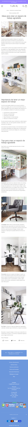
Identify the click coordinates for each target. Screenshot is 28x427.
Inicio (8, 10)
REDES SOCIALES (14, 414)
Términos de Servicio (14, 367)
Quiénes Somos (14, 364)
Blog (14, 376)
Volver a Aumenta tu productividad (15, 353)
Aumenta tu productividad (15, 10)
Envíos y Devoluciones (14, 362)
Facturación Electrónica (14, 371)
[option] (14, 2)
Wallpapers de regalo (14, 374)
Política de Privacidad (14, 369)
